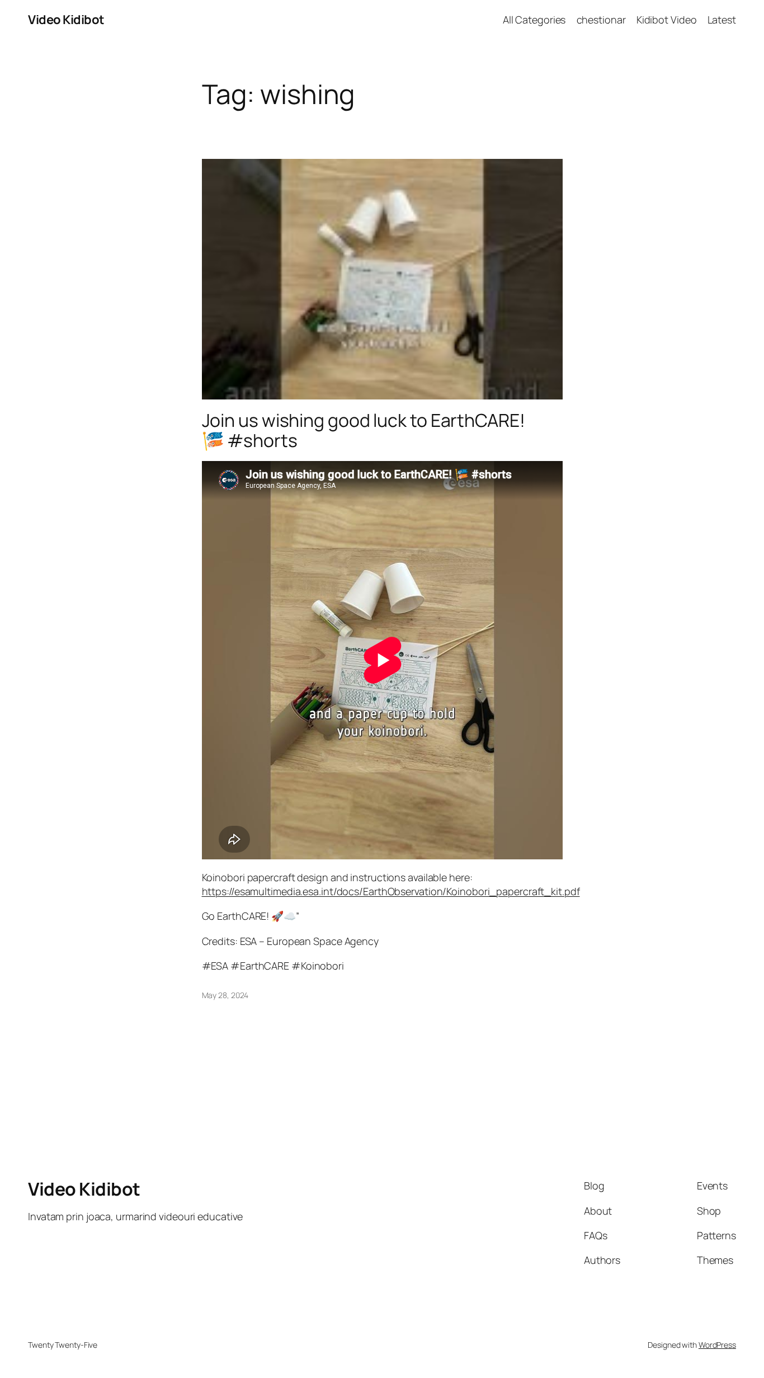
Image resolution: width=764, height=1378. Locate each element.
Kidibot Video (666, 19)
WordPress (717, 1344)
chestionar (601, 19)
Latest (722, 19)
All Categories (534, 19)
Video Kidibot (66, 19)
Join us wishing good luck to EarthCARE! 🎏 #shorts (363, 430)
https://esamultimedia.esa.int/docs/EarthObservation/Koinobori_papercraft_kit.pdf (391, 891)
